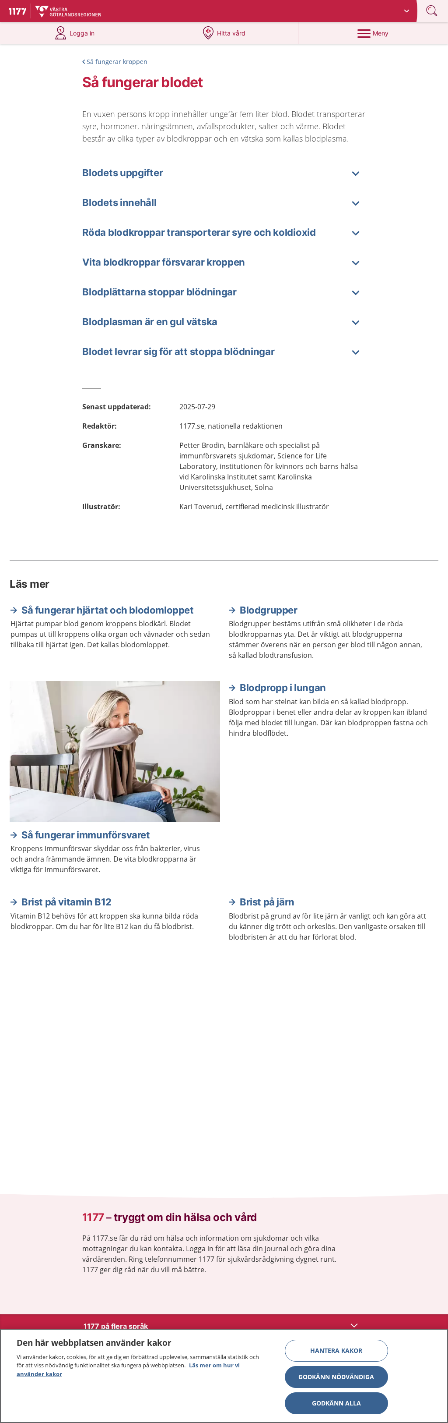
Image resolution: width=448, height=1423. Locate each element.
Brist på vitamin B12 (66, 902)
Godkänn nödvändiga (336, 1377)
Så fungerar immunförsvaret (85, 835)
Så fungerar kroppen (117, 61)
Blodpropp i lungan (283, 687)
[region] (224, 1376)
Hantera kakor (336, 1350)
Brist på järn (267, 902)
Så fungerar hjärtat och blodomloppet (107, 610)
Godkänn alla (336, 1403)
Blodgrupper (269, 610)
